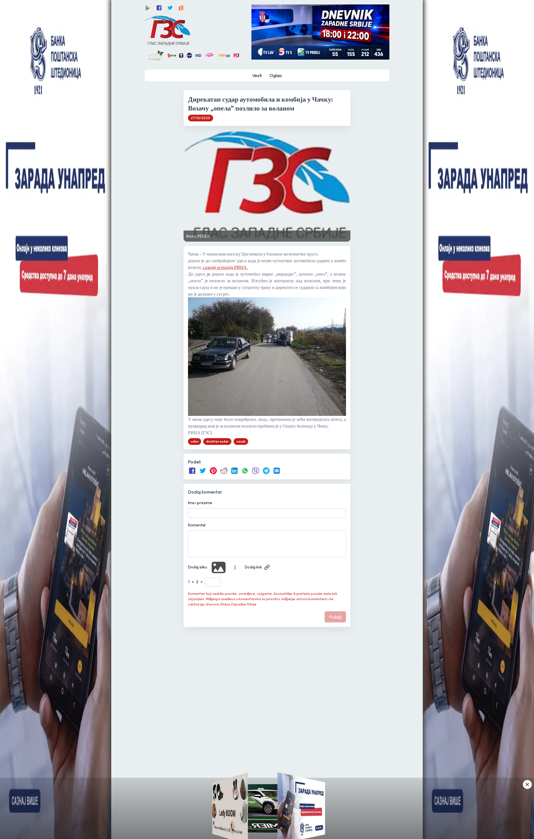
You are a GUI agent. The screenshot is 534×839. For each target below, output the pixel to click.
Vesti (257, 75)
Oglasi (276, 75)
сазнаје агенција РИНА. (225, 267)
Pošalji (335, 617)
